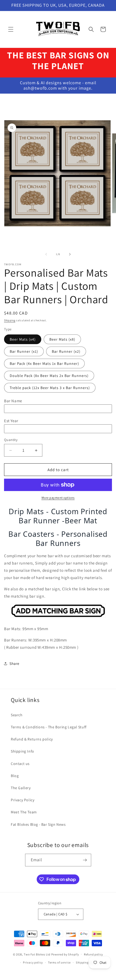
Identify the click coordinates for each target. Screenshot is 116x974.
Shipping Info (22, 751)
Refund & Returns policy (32, 739)
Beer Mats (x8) (62, 339)
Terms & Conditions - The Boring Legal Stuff (49, 727)
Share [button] (14, 663)
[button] (11, 29)
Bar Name (13, 400)
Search (17, 714)
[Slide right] (70, 254)
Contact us (20, 763)
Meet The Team (24, 812)
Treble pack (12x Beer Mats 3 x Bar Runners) (50, 387)
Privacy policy (33, 962)
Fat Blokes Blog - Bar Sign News (38, 824)
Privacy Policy (22, 799)
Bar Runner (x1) (24, 351)
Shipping (9, 320)
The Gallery (21, 787)
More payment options (58, 498)
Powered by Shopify (65, 954)
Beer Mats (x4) (23, 339)
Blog (15, 775)
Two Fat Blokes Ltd (37, 954)
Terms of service (59, 962)
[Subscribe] (85, 860)
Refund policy (93, 954)
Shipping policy (87, 962)
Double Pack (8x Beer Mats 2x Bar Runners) (49, 375)
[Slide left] (46, 254)
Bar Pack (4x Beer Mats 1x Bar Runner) (44, 363)
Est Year (11, 420)
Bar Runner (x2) (66, 351)
